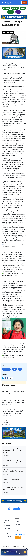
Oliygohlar (7, 520)
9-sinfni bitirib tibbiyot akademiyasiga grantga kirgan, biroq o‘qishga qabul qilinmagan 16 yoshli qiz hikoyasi (13, 411)
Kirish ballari (15, 8)
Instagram (18, 521)
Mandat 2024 (6, 8)
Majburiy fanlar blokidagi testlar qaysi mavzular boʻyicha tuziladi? (13, 392)
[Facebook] (6, 378)
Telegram (18, 524)
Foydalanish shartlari (17, 549)
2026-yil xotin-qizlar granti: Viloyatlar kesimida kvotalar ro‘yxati (13, 470)
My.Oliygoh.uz (8, 536)
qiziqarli (14, 369)
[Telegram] (3, 378)
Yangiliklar (22, 8)
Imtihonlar (7, 531)
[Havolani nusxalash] (10, 378)
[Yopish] (26, 549)
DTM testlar (10, 12)
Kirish (24, 2)
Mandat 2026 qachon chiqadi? (12, 479)
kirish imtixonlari (6, 369)
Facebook (18, 527)
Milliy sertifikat (8, 523)
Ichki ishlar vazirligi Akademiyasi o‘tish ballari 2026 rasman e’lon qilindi (12, 450)
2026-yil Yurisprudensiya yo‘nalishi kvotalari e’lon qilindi (13, 488)
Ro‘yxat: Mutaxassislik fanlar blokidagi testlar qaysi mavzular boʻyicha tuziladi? (13, 401)
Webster (6, 534)
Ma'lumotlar (8, 528)
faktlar (20, 369)
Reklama (18, 12)
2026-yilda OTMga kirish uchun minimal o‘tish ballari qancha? (12, 461)
